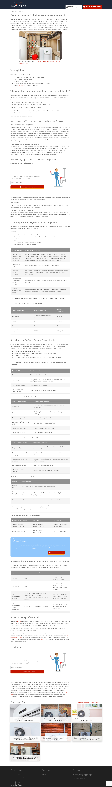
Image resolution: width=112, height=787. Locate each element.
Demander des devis (28, 187)
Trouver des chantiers (79, 778)
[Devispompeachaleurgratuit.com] (37, 4)
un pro (21, 85)
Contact (44, 774)
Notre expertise (19, 11)
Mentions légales (15, 774)
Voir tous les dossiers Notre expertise (88, 702)
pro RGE (43, 639)
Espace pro (74, 7)
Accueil (12, 11)
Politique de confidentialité (17, 777)
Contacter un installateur (94, 7)
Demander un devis (57, 552)
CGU (11, 776)
